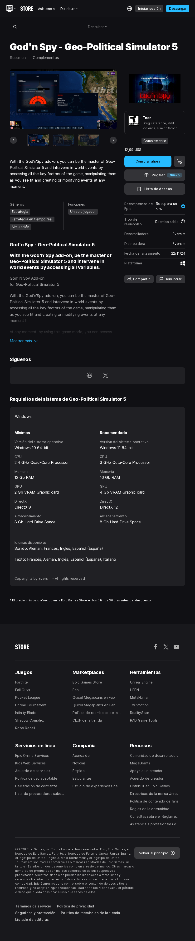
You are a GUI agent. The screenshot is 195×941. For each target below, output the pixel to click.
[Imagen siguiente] (113, 140)
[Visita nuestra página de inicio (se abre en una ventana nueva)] (89, 376)
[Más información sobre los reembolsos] (182, 222)
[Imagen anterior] (13, 140)
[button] (63, 341)
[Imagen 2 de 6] (63, 140)
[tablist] (97, 416)
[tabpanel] (97, 476)
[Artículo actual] (38, 140)
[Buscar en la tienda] (15, 26)
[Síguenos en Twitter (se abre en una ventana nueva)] (105, 376)
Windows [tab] (23, 416)
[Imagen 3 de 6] (88, 140)
